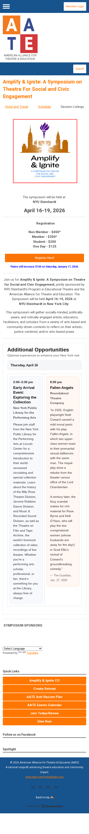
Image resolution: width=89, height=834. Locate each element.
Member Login (75, 6)
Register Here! (44, 258)
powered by (34, 806)
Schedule (44, 107)
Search (79, 68)
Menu (6, 6)
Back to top (43, 797)
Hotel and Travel (16, 107)
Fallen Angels (61, 388)
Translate (32, 653)
